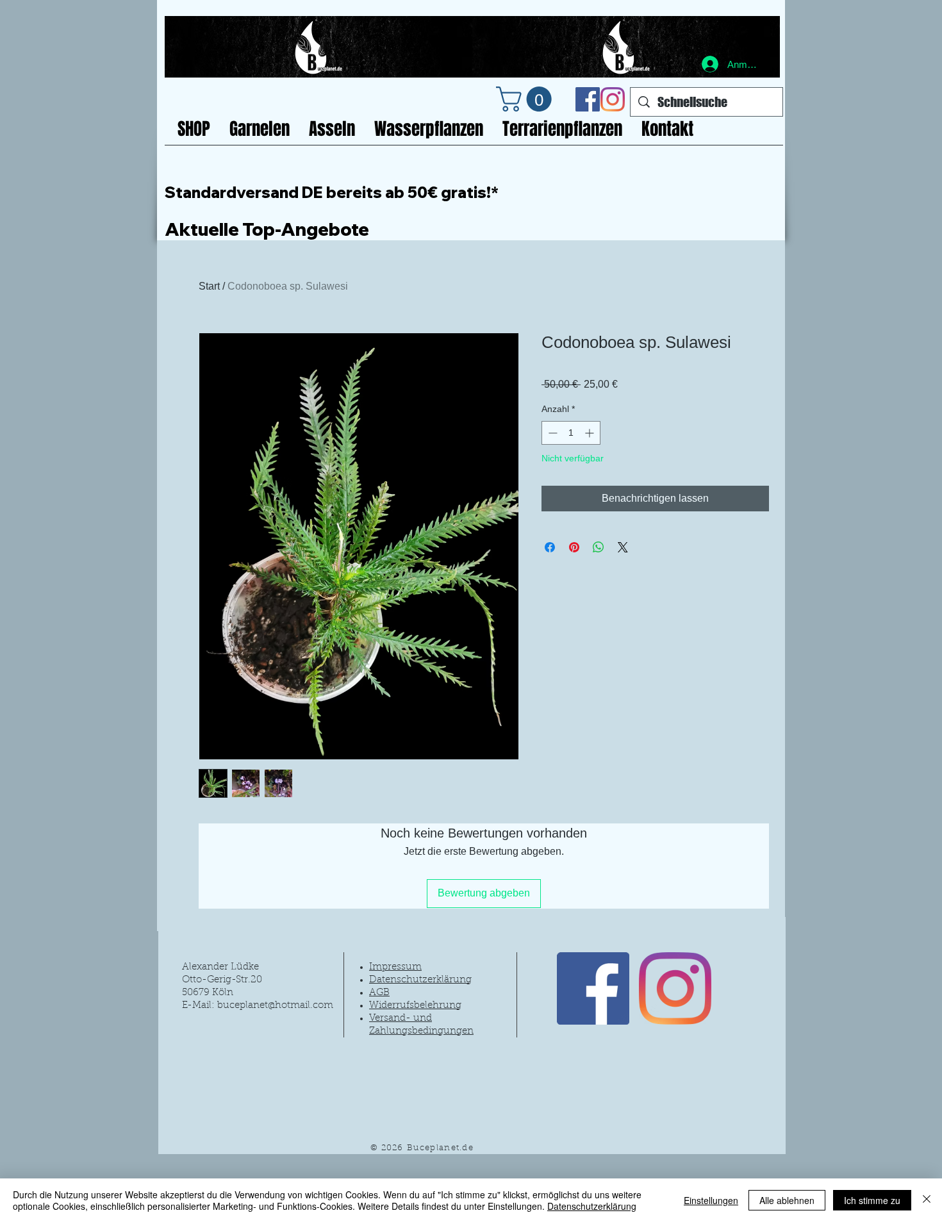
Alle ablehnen (786, 1200)
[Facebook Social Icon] (587, 99)
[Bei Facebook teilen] (550, 547)
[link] (527, 99)
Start (209, 286)
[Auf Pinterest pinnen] (574, 547)
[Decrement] (551, 433)
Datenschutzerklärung (591, 1206)
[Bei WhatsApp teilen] (598, 547)
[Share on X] (623, 547)
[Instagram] (612, 99)
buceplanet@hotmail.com (275, 1006)
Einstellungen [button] (711, 1200)
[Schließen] (926, 1200)
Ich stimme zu (872, 1200)
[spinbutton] (571, 433)
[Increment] (591, 433)
